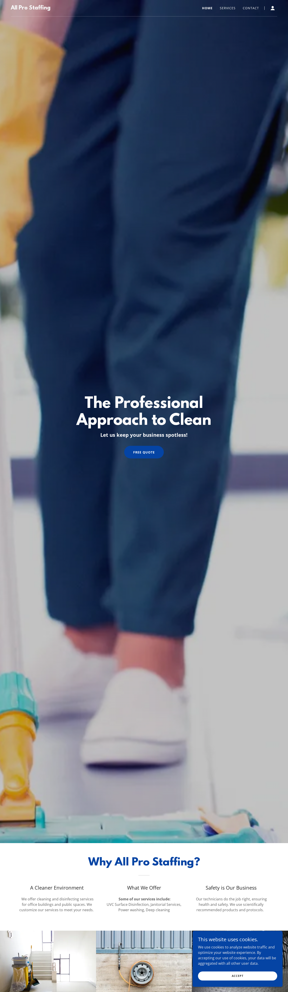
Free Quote (144, 452)
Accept (237, 976)
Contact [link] (251, 8)
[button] (272, 8)
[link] (30, 8)
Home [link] (207, 8)
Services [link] (228, 8)
